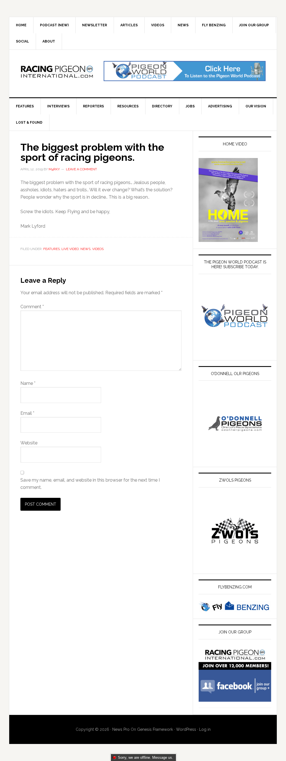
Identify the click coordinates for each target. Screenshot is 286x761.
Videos (98, 249)
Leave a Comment (81, 169)
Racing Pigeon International (56, 73)
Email (27, 413)
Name (27, 383)
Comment (32, 306)
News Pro (121, 729)
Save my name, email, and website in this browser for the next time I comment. (90, 483)
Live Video (70, 249)
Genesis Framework (155, 729)
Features (51, 249)
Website (28, 443)
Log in (205, 729)
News (85, 249)
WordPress (186, 729)
